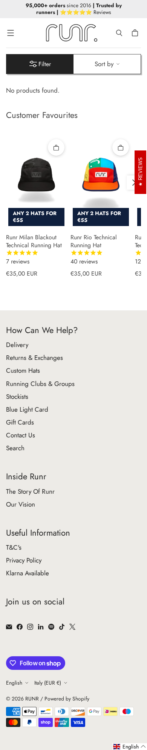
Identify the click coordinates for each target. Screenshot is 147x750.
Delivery (17, 344)
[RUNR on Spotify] (51, 626)
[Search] (119, 33)
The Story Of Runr (30, 491)
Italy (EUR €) (47, 682)
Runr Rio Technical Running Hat (93, 249)
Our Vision (20, 504)
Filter (44, 64)
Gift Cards (20, 422)
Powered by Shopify (66, 698)
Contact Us (20, 435)
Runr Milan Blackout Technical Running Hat (34, 249)
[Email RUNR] (9, 626)
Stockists (17, 396)
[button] (129, 746)
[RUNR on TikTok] (62, 626)
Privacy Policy (23, 560)
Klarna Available (27, 573)
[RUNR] (71, 33)
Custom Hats (23, 370)
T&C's (13, 547)
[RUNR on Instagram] (30, 626)
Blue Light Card (27, 409)
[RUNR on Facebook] (19, 626)
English (14, 682)
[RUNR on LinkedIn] (40, 626)
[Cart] (136, 33)
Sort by (104, 63)
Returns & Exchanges (34, 357)
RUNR (32, 698)
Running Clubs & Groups (40, 383)
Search (15, 447)
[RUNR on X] (72, 626)
